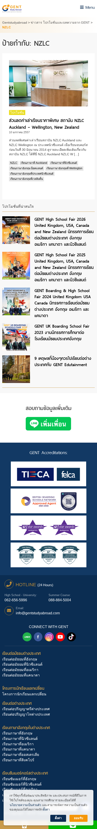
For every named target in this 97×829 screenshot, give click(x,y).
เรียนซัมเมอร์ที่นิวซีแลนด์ (22, 784)
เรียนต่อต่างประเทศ (17, 703)
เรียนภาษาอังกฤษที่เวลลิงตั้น (26, 178)
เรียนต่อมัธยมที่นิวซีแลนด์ (22, 664)
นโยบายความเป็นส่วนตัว (25, 805)
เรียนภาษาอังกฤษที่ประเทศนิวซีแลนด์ (31, 173)
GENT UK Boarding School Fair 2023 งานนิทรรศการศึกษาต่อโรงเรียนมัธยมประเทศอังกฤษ (62, 332)
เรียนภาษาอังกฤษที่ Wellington (64, 168)
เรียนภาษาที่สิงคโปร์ (18, 760)
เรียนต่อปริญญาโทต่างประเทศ (26, 714)
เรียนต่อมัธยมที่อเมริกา (20, 670)
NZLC (13, 162)
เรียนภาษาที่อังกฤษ (17, 733)
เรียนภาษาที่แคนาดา (18, 749)
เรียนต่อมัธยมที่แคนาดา (21, 675)
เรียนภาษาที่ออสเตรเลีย (20, 755)
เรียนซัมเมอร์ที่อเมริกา (19, 789)
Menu (89, 7)
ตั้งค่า (46, 809)
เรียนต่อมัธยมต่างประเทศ (21, 653)
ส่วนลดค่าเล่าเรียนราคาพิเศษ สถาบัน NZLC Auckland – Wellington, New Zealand (46, 124)
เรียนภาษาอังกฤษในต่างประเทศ (26, 727)
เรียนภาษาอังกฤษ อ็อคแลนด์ (26, 168)
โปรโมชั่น (17, 112)
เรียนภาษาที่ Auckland (34, 162)
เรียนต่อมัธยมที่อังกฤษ (19, 659)
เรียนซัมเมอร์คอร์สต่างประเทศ (25, 773)
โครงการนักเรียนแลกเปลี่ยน (23, 688)
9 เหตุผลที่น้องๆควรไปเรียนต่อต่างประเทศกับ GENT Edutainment (63, 361)
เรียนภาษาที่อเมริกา (18, 744)
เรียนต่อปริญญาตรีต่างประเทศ (26, 709)
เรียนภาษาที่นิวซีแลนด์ (64, 162)
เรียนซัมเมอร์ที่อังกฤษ (19, 779)
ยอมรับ (78, 818)
